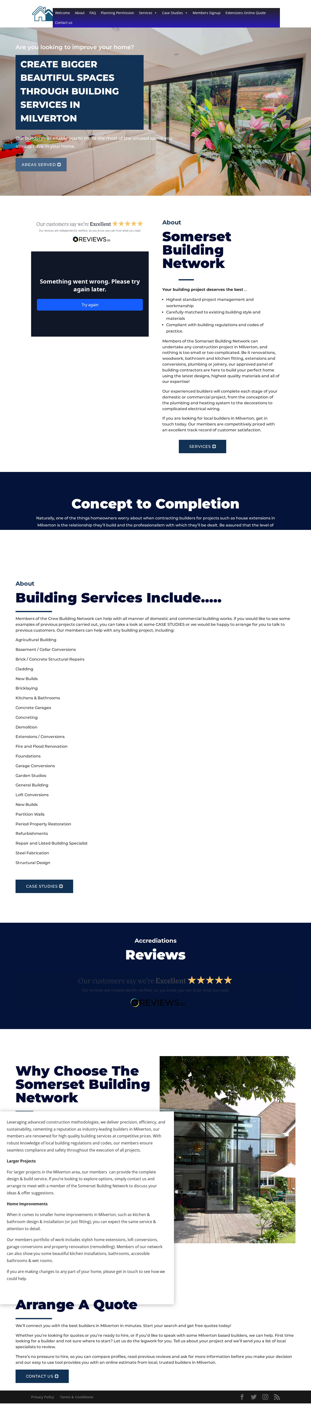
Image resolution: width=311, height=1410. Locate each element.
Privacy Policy (42, 1397)
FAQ (92, 12)
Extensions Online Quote (245, 12)
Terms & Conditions (76, 1397)
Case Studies (172, 12)
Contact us (63, 22)
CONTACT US (39, 1376)
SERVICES (200, 446)
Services (145, 12)
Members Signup (207, 12)
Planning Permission (117, 12)
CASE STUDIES (42, 886)
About (80, 12)
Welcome (62, 12)
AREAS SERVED (39, 164)
